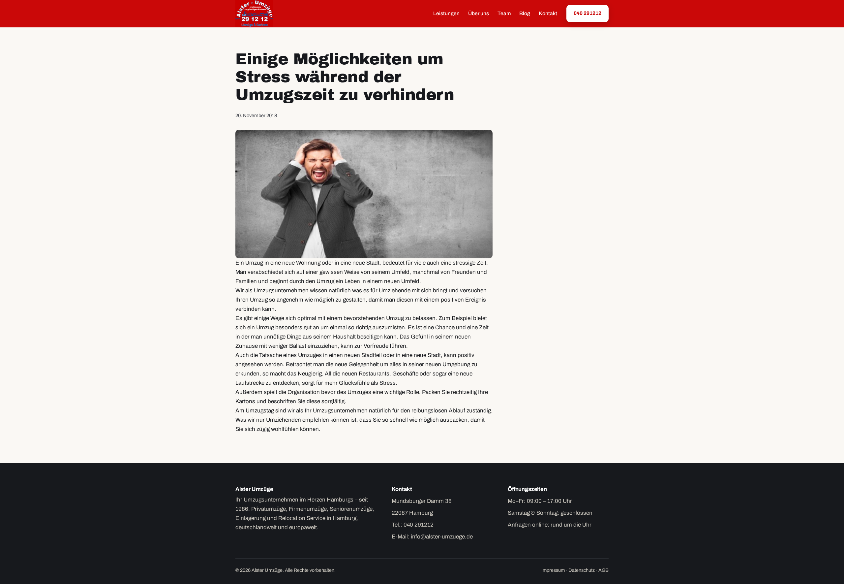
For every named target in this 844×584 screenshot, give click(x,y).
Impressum (553, 570)
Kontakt (548, 13)
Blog (524, 13)
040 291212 (587, 13)
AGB (603, 570)
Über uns (478, 13)
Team (504, 13)
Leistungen (446, 13)
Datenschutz (581, 570)
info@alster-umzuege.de (442, 537)
